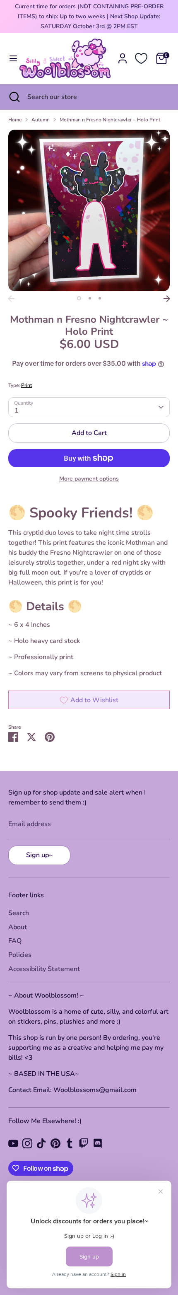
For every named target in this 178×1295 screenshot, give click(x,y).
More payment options (89, 479)
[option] (89, 210)
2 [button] (90, 298)
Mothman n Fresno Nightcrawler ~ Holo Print (110, 119)
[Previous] (11, 299)
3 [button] (100, 298)
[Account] (122, 55)
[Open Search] (13, 97)
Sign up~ (39, 855)
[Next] (167, 299)
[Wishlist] (141, 58)
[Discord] (98, 1143)
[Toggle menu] (10, 58)
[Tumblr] (70, 1143)
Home (15, 119)
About (17, 927)
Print (26, 385)
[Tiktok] (41, 1143)
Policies (19, 954)
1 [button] (79, 298)
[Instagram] (27, 1143)
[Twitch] (84, 1143)
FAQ (15, 940)
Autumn (40, 119)
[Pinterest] (55, 1143)
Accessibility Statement (44, 969)
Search (18, 913)
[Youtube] (13, 1143)
